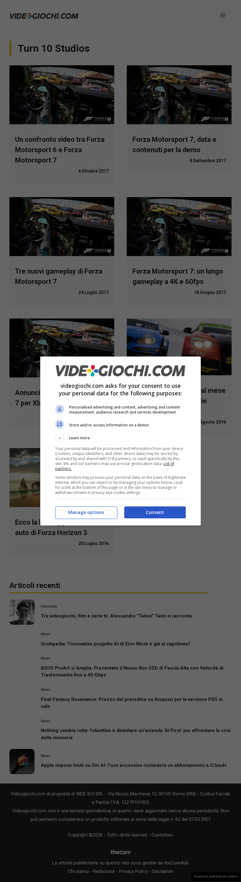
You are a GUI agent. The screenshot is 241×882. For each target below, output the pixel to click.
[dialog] (120, 441)
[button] (120, 438)
